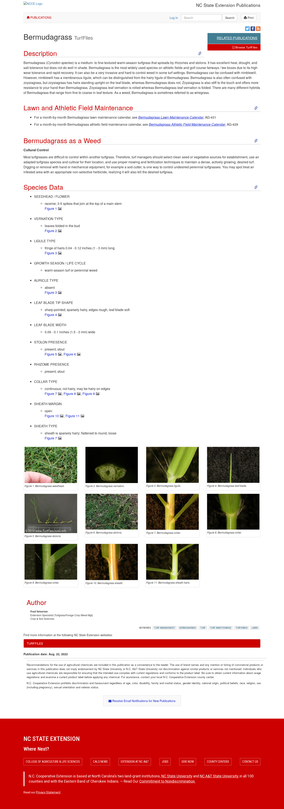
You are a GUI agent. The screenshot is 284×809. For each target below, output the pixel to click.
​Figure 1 (51, 208)
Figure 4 (51, 314)
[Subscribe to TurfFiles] (258, 28)
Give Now (188, 762)
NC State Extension (51, 738)
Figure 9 (89, 393)
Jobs (165, 762)
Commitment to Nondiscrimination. (167, 781)
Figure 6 (70, 354)
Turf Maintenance (220, 627)
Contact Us (250, 762)
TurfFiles (83, 37)
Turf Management (164, 627)
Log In (174, 18)
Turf (203, 627)
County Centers (218, 762)
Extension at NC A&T (135, 762)
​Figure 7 (51, 438)
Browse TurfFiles (246, 47)
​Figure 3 (51, 253)
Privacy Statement (48, 792)
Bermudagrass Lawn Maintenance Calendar (170, 117)
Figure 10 (52, 415)
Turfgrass (241, 627)
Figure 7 (51, 393)
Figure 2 (51, 230)
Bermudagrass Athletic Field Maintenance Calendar (187, 124)
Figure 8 (70, 393)
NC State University (176, 776)
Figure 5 (51, 354)
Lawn (255, 627)
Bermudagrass (187, 627)
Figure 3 (51, 292)
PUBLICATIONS (40, 17)
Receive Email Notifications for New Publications (143, 701)
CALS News (100, 762)
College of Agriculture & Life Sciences (53, 762)
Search (230, 18)
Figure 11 (72, 415)
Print (250, 18)
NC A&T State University (219, 776)
